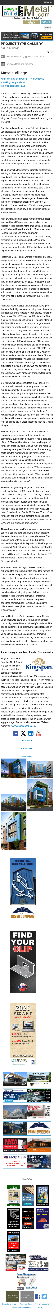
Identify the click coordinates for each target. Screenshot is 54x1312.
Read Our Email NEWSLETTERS (13, 1296)
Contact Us (38, 1308)
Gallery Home (10, 48)
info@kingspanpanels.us (13, 86)
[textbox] (23, 27)
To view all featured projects (17, 64)
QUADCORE (27, 757)
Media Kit (46, 22)
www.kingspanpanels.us (13, 82)
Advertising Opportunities (21, 1308)
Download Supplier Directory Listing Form (35, 1304)
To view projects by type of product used (22, 56)
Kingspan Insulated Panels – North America (22, 79)
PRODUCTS (27, 740)
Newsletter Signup (31, 22)
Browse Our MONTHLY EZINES (27, 1296)
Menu (49, 2)
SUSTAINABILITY (27, 748)
